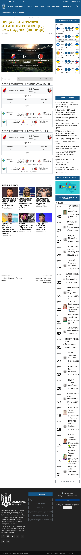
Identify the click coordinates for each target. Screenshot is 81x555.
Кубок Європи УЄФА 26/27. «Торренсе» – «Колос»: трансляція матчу (64, 162)
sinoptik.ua (75, 504)
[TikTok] (13, 1)
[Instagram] (6, 1)
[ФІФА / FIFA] (40, 507)
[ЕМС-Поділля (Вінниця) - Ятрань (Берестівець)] (27, 115)
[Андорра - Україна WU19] (67, 69)
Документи (63, 553)
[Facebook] (3, 1)
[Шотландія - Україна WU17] (67, 45)
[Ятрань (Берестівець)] (13, 58)
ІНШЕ (14, 12)
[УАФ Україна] (40, 499)
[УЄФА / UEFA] (40, 503)
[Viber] (18, 38)
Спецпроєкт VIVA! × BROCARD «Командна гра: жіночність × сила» (65, 154)
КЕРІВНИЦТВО (19, 6)
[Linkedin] (28, 38)
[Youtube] (20, 1)
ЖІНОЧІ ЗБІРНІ (39, 6)
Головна (49, 553)
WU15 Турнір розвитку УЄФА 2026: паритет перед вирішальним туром (67, 141)
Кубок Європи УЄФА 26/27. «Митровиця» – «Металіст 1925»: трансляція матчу (67, 170)
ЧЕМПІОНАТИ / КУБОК (53, 6)
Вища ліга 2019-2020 (24, 50)
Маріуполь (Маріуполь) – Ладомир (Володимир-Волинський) (44, 280)
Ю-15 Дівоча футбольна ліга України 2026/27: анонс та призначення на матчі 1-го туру (66, 133)
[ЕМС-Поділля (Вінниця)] (40, 58)
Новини (55, 553)
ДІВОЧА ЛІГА (67, 6)
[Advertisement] (27, 255)
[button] (77, 6)
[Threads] (24, 1)
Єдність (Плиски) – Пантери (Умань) (11, 279)
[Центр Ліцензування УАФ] (40, 511)
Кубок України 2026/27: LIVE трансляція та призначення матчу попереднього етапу (65, 112)
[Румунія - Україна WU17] (67, 53)
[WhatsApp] (23, 38)
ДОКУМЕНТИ (6, 12)
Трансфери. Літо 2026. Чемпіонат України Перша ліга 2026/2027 (67, 148)
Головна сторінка (6, 18)
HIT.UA (64, 507)
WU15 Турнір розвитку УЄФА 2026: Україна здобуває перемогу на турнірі (67, 125)
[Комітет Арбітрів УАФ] (40, 515)
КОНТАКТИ (22, 12)
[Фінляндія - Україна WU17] (67, 28)
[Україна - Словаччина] (67, 61)
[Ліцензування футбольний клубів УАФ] (40, 519)
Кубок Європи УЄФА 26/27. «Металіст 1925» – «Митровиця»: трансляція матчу (67, 104)
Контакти (71, 553)
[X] (17, 1)
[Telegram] (10, 1)
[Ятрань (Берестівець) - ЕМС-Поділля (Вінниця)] (27, 123)
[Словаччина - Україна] (67, 36)
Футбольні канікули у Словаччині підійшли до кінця (66, 119)
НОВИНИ (29, 6)
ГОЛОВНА (10, 6)
